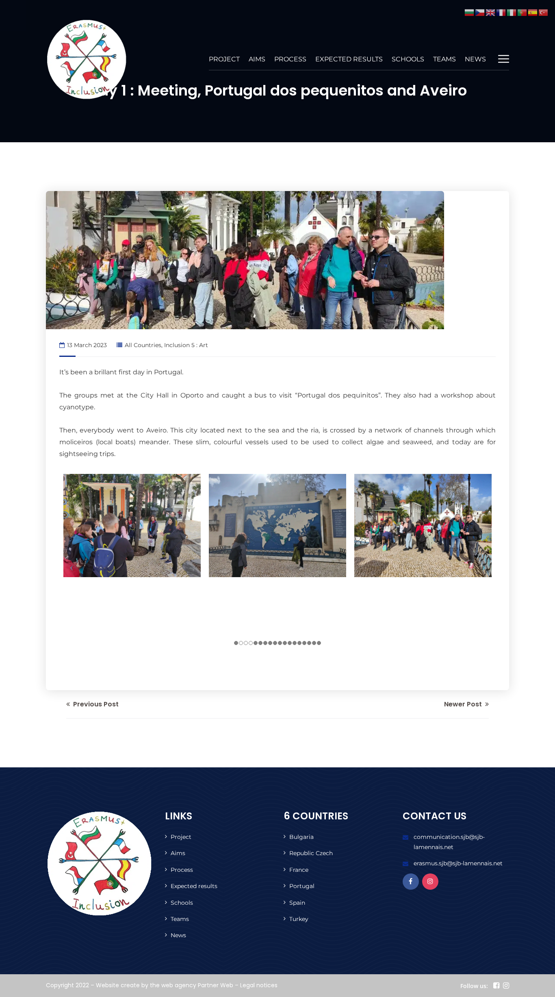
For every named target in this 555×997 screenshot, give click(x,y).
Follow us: (474, 986)
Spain (297, 902)
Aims (257, 59)
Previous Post (95, 704)
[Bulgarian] (469, 12)
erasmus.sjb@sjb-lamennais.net (458, 863)
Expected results (349, 59)
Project (224, 59)
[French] (501, 12)
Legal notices (259, 985)
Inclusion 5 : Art (186, 345)
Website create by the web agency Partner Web (164, 985)
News (475, 59)
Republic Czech (311, 853)
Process (290, 59)
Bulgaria (301, 837)
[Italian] (512, 12)
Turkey (298, 919)
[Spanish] (533, 12)
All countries (143, 345)
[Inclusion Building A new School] (86, 59)
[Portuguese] (522, 12)
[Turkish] (543, 12)
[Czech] (480, 12)
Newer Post (463, 704)
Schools (408, 59)
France (298, 869)
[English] (491, 12)
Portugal (301, 886)
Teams (444, 59)
